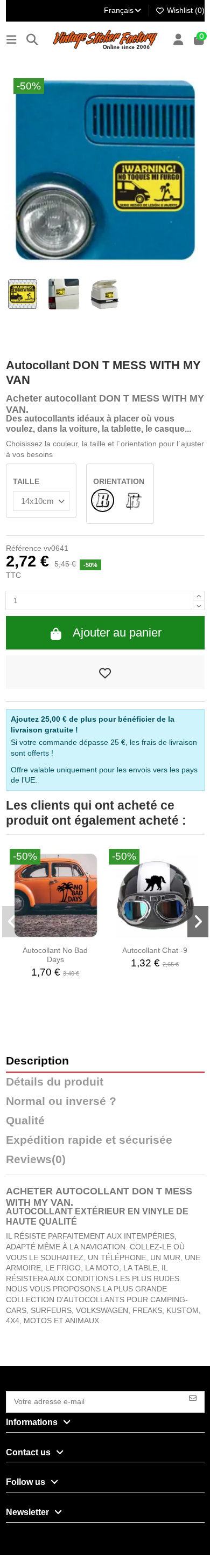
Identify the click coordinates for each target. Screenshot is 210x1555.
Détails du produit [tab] (54, 1082)
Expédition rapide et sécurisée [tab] (89, 1140)
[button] (12, 921)
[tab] (105, 1162)
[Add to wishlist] (105, 672)
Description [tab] (37, 1061)
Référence (23, 548)
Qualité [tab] (25, 1120)
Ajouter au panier (117, 632)
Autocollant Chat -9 (154, 950)
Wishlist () (185, 10)
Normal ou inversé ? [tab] (61, 1101)
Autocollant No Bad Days (55, 955)
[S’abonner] (192, 1397)
